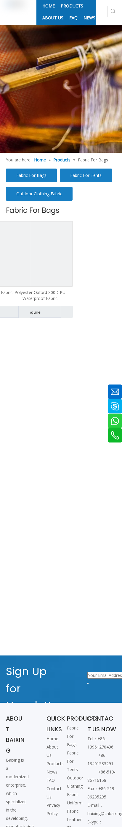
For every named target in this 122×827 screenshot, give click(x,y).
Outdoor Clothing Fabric (39, 193)
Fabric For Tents (86, 175)
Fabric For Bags (31, 175)
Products (55, 763)
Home (52, 738)
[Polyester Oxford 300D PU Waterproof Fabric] (40, 253)
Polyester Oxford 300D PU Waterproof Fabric (40, 295)
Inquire (34, 312)
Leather (74, 819)
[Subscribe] (88, 683)
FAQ (50, 780)
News (51, 772)
